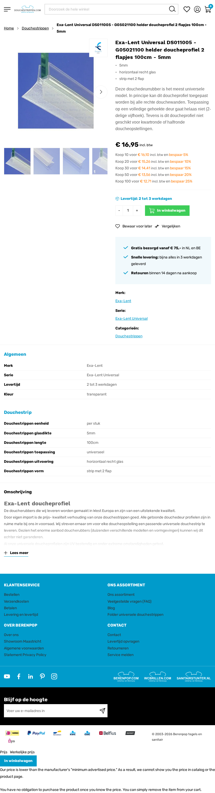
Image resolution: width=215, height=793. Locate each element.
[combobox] (111, 9)
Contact (114, 635)
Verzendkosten (16, 601)
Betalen (10, 608)
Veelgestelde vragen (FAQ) (130, 601)
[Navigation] (7, 9)
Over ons (11, 635)
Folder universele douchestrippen (135, 614)
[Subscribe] (102, 710)
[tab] (54, 585)
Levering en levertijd (21, 614)
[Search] (172, 9)
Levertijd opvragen (123, 641)
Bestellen (11, 594)
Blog (111, 608)
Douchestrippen (35, 28)
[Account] (197, 9)
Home (9, 28)
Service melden (120, 655)
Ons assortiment (121, 594)
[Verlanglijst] (187, 9)
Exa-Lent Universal (131, 318)
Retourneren (118, 648)
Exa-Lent (123, 301)
